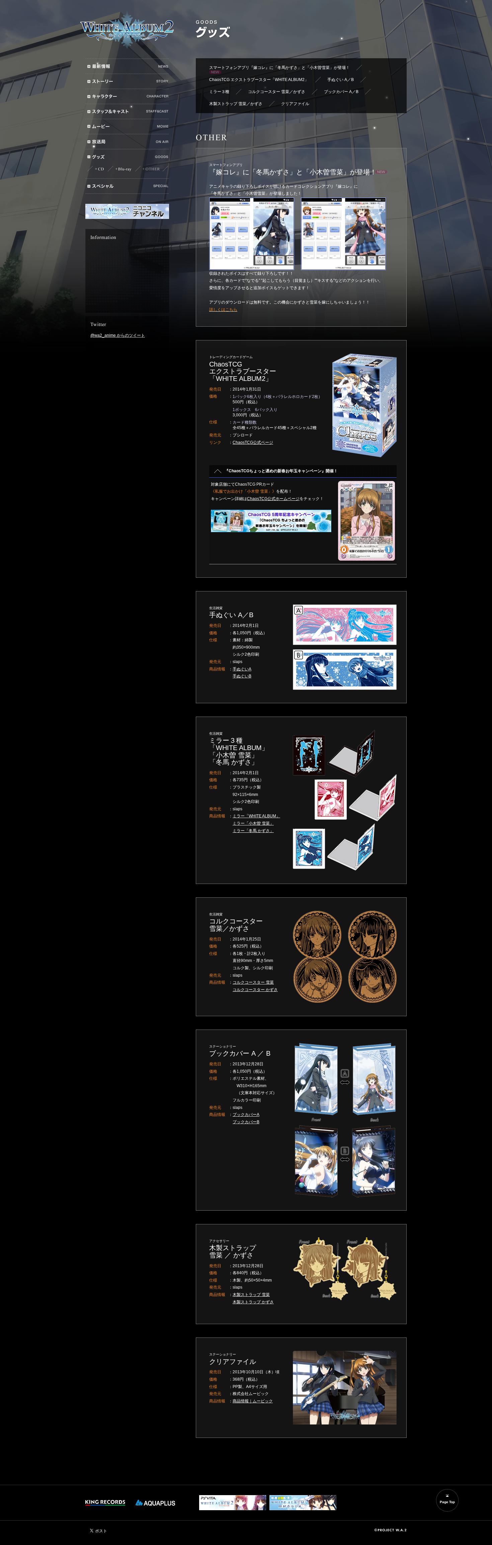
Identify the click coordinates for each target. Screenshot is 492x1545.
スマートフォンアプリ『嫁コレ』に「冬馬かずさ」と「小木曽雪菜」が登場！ (279, 67)
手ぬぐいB (242, 676)
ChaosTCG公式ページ (253, 442)
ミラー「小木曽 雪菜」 (253, 823)
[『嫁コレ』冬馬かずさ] (251, 233)
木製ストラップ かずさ (253, 1302)
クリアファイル (295, 103)
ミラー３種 (219, 91)
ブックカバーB (246, 1122)
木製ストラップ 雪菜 (251, 1294)
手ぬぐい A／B (340, 79)
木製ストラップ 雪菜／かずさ (235, 103)
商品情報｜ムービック (253, 1401)
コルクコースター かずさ (255, 989)
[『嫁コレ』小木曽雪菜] (343, 233)
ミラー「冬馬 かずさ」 (253, 830)
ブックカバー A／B (341, 91)
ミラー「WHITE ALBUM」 (256, 816)
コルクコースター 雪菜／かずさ (276, 91)
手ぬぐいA (242, 669)
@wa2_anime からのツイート (117, 335)
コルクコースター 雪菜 (253, 982)
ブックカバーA (246, 1114)
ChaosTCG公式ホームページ (273, 498)
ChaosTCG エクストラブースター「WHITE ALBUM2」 (259, 79)
